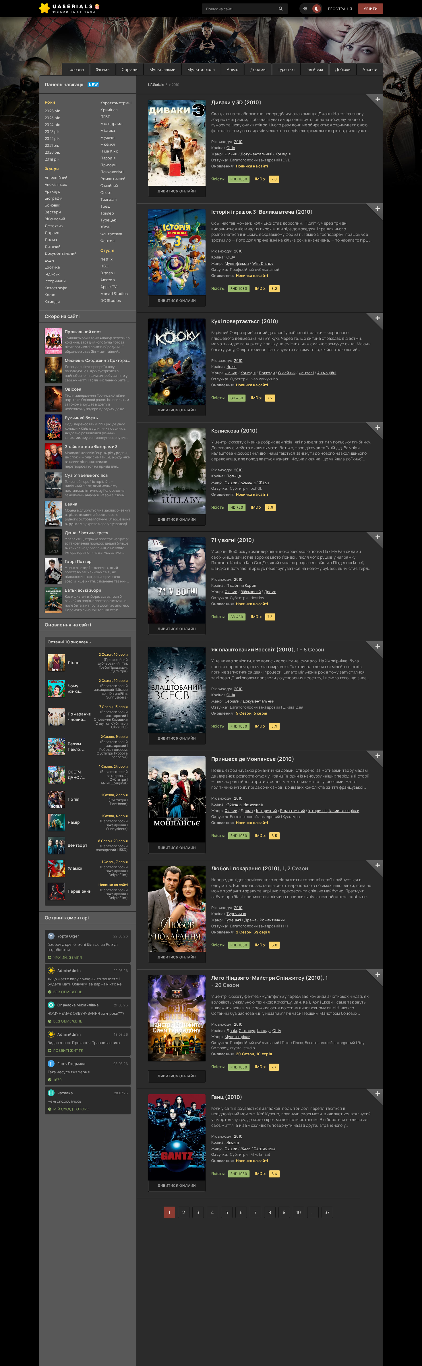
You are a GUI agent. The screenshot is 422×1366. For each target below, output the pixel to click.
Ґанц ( (219, 1096)
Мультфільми (162, 69)
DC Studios (110, 300)
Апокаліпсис (56, 184)
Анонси (370, 69)
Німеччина (253, 804)
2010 (253, 102)
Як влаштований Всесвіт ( (245, 649)
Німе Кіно (109, 151)
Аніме (232, 69)
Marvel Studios (114, 293)
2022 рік (52, 138)
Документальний (256, 154)
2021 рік (52, 145)
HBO (104, 266)
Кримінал (108, 109)
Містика (107, 130)
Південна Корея (241, 585)
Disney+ (107, 272)
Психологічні (112, 171)
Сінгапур (247, 1030)
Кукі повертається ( (237, 321)
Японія (233, 1142)
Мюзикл (107, 144)
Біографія (54, 198)
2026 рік (52, 110)
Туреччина (236, 913)
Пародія (107, 158)
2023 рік (52, 131)
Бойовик (52, 205)
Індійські (315, 69)
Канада (264, 1030)
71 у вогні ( (225, 540)
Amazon (107, 279)
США (231, 147)
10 (298, 1212)
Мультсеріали (201, 69)
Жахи (264, 482)
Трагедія (108, 199)
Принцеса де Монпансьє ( (245, 758)
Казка (50, 294)
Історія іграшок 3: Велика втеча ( (254, 211)
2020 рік (52, 152)
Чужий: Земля (67, 957)
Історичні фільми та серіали (333, 810)
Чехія (231, 366)
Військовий (251, 591)
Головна (76, 69)
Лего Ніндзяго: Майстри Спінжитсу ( (259, 977)
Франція (234, 804)
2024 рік (52, 124)
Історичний (266, 810)
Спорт (106, 192)
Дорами (258, 69)
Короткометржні (115, 102)
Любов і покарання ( (238, 868)
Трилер (107, 213)
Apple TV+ (109, 286)
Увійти (371, 8)
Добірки (343, 69)
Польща (234, 476)
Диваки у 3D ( (229, 102)
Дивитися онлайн (177, 191)
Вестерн (53, 212)
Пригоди (267, 372)
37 (327, 1212)
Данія (232, 1030)
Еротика (52, 267)
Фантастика (264, 1148)
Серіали (130, 69)
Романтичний (292, 810)
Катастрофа (56, 287)
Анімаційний (56, 177)
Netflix (106, 259)
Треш (105, 206)
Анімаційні (326, 372)
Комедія (283, 154)
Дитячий (52, 246)
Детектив (54, 225)
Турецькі (286, 69)
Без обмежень (67, 991)
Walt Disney (263, 263)
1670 (57, 1079)
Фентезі (306, 372)
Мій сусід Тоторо (71, 1109)
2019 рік (52, 159)
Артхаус (52, 191)
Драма (270, 591)
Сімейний (286, 372)
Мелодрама (111, 123)
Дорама (52, 232)
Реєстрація (340, 8)
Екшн (49, 260)
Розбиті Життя (68, 1050)
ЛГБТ (105, 116)
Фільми (103, 69)
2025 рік (52, 117)
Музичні (107, 137)
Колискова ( (227, 430)
